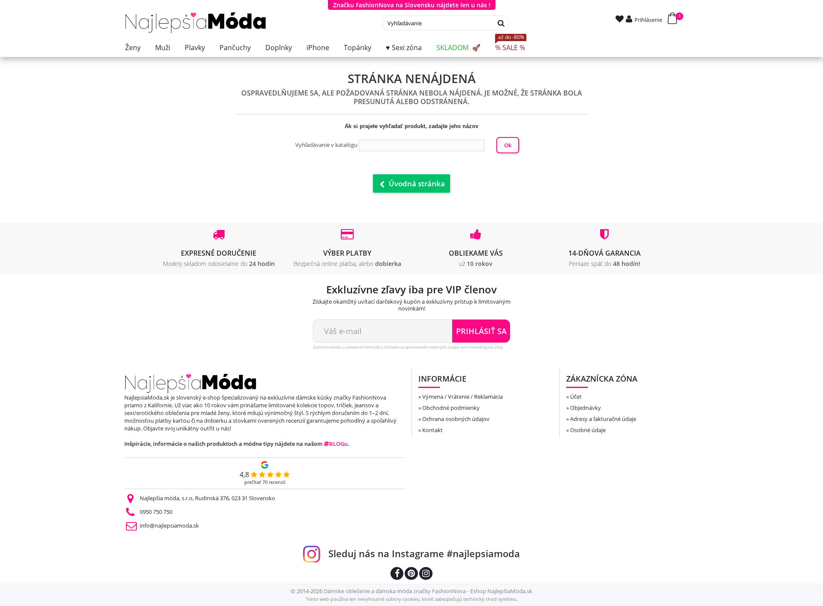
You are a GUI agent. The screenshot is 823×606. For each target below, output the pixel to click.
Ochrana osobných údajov (456, 419)
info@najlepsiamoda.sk (169, 525)
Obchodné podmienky (451, 408)
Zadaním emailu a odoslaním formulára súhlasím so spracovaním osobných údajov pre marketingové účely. (408, 347)
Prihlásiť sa (481, 331)
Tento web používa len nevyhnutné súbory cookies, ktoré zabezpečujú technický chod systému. (412, 599)
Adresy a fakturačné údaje (603, 419)
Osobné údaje (588, 430)
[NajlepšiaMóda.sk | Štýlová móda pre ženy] (195, 22)
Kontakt (432, 430)
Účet (576, 396)
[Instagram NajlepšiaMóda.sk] (426, 574)
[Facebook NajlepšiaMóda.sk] (396, 574)
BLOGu (338, 444)
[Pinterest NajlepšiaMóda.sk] (411, 574)
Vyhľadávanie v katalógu (326, 145)
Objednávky (585, 408)
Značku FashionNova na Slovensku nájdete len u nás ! (411, 5)
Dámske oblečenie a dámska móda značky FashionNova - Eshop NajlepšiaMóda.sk (428, 591)
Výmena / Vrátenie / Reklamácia (462, 396)
